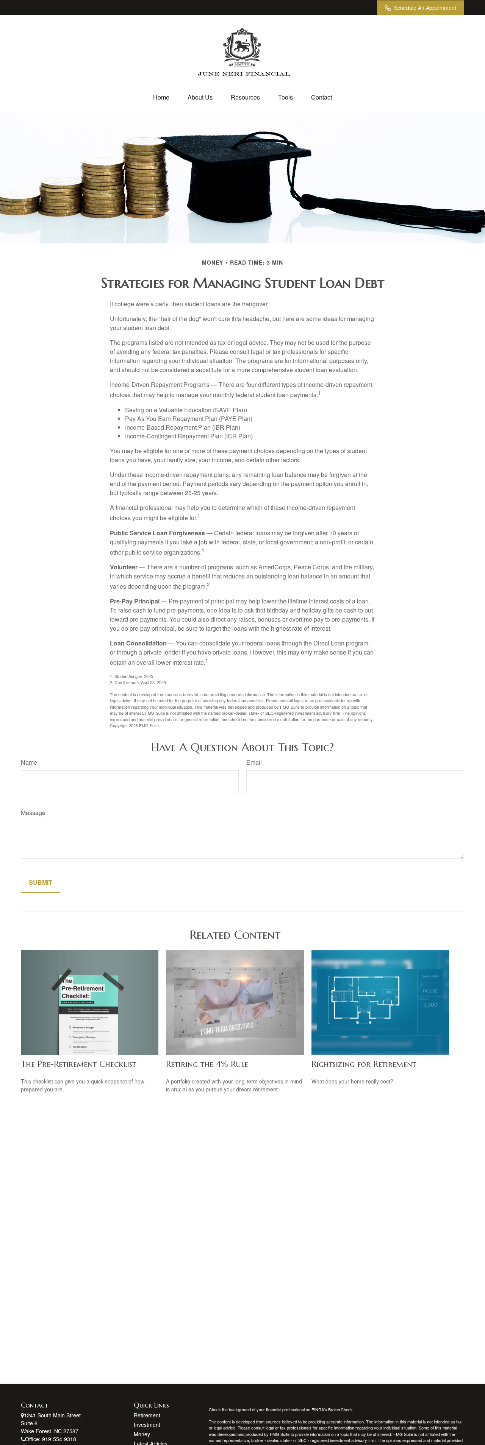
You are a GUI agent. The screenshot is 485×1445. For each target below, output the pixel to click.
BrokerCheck (340, 1409)
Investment (147, 1424)
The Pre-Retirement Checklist (78, 1064)
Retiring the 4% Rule (207, 1064)
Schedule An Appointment (425, 7)
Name (29, 762)
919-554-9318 (59, 1439)
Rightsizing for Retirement (363, 1064)
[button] (161, 97)
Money (142, 1434)
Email (254, 762)
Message (33, 812)
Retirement (147, 1415)
